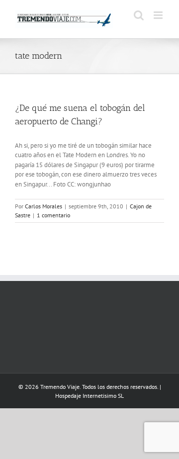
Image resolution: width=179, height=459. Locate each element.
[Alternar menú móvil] (159, 15)
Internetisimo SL (103, 395)
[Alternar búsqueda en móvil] (139, 15)
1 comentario (53, 215)
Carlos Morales (43, 206)
